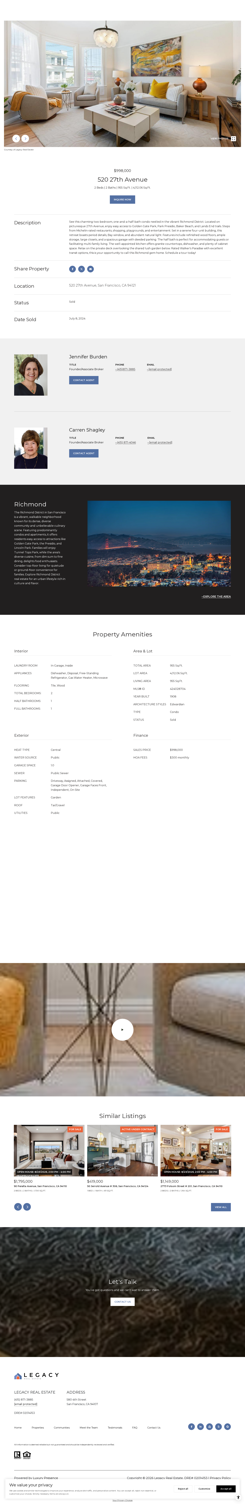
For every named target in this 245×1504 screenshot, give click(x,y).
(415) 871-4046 (126, 442)
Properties (38, 1427)
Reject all (183, 1489)
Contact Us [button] (122, 1301)
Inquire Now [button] (122, 199)
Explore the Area (217, 596)
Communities (62, 1427)
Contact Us (153, 1427)
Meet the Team (89, 1427)
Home (18, 1427)
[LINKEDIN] (200, 1426)
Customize (204, 1489)
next (25, 138)
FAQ (134, 1427)
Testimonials (115, 1427)
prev (16, 138)
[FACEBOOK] (191, 1426)
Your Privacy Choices (122, 1500)
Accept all (226, 1489)
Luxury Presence (45, 1478)
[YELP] (218, 1426)
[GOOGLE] (227, 1426)
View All (221, 1207)
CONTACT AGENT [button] (83, 380)
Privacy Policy (220, 1478)
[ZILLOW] (209, 1426)
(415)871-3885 (126, 369)
